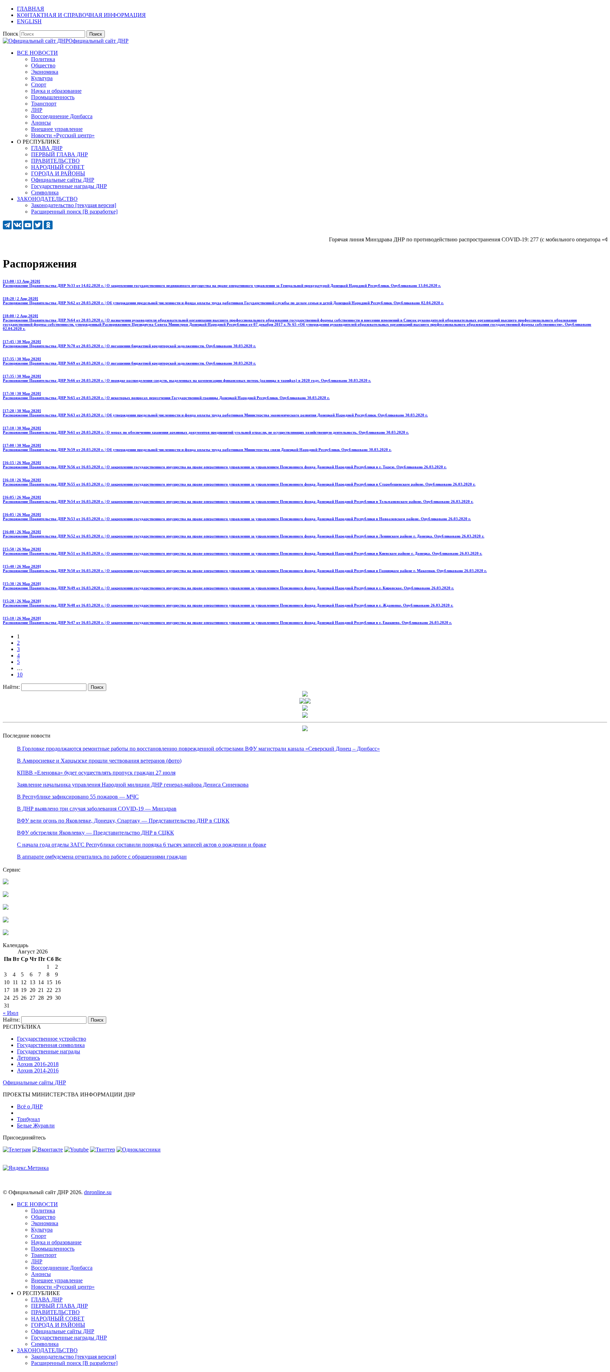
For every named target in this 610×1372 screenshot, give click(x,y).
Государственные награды (48, 1051)
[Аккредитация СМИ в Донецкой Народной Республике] (5, 882)
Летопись (28, 1058)
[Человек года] (308, 702)
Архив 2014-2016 (38, 1070)
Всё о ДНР (30, 1106)
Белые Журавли (36, 1126)
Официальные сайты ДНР (34, 1082)
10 (20, 675)
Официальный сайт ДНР (98, 41)
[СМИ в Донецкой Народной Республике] (5, 895)
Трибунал (28, 1119)
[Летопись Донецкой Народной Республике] (5, 920)
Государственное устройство (51, 1039)
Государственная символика (51, 1045)
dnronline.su (98, 1192)
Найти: (11, 687)
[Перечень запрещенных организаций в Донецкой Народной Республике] (5, 908)
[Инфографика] (5, 933)
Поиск (10, 34)
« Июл (10, 1013)
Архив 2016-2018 (38, 1064)
